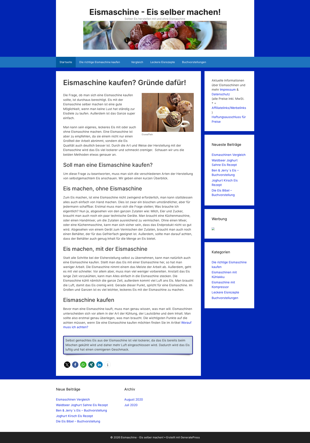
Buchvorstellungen (194, 62)
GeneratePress (190, 437)
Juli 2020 (131, 405)
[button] (67, 364)
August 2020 (133, 399)
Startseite (66, 62)
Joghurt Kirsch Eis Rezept (74, 416)
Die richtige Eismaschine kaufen (99, 62)
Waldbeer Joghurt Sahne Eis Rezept (82, 405)
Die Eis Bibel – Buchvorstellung (78, 421)
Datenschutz (221, 94)
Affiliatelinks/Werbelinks (229, 108)
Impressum (228, 89)
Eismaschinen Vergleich (229, 155)
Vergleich (137, 62)
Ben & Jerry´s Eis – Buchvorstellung (81, 410)
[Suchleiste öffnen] (248, 62)
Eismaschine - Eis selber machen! (155, 12)
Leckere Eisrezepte (162, 62)
